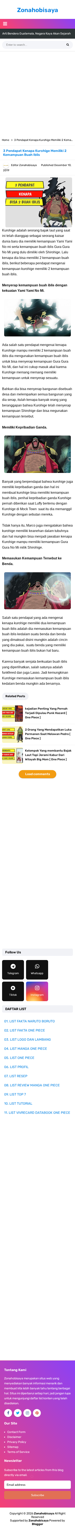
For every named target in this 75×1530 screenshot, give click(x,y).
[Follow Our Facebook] (8, 1413)
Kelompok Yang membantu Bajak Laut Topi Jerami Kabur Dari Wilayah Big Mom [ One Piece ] (48, 755)
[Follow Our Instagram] (27, 1413)
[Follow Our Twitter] (18, 1413)
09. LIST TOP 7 (15, 1094)
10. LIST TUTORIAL (18, 1103)
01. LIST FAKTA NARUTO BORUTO (29, 1021)
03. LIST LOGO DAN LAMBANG (27, 1039)
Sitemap (12, 1447)
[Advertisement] (37, 93)
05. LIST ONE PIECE (19, 1058)
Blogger (37, 1524)
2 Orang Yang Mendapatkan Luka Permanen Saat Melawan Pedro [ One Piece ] (48, 734)
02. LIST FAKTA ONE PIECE (24, 1030)
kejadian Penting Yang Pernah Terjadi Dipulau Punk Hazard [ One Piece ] (46, 713)
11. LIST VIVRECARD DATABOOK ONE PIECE (37, 1113)
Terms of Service (18, 1452)
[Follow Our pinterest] (37, 1413)
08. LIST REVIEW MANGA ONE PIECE (32, 1085)
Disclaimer (14, 1437)
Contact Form (16, 1432)
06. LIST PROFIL (16, 1067)
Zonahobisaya (39, 1520)
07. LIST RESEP (15, 1076)
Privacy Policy (16, 1442)
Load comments (37, 774)
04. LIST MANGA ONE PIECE (25, 1049)
